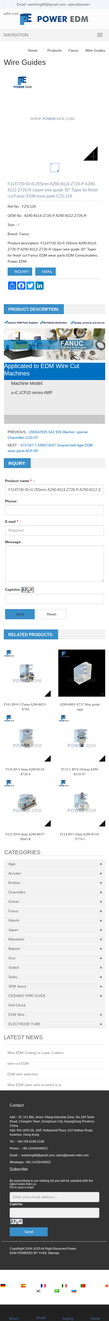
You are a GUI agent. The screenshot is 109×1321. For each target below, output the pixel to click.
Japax (13, 930)
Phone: (11, 501)
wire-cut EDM (18, 1063)
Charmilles (16, 892)
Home (33, 50)
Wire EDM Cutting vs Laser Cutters (35, 1053)
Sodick (13, 967)
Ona (11, 958)
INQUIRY (21, 272)
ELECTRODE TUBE (24, 1024)
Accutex (14, 873)
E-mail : (13, 521)
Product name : (20, 481)
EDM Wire (16, 1015)
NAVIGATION (16, 35)
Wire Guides (94, 50)
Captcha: (13, 589)
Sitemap (53, 1253)
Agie (11, 864)
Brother (14, 883)
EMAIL (47, 272)
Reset (51, 614)
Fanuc (73, 50)
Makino (14, 949)
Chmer (13, 902)
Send (20, 614)
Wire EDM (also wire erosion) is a (34, 1085)
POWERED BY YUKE (32, 1253)
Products (54, 50)
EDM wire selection (22, 1074)
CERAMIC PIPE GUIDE (27, 996)
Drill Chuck (17, 1005)
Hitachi (13, 920)
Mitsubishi (16, 939)
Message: (13, 542)
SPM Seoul (17, 986)
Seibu (12, 977)
